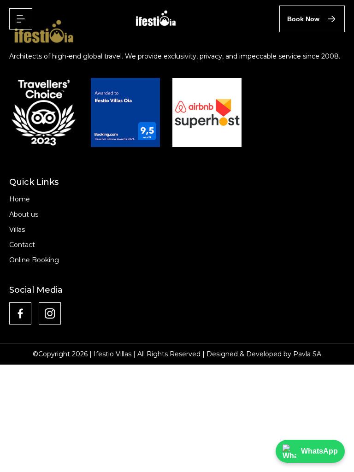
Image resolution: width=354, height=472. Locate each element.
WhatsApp (319, 451)
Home (19, 199)
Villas (17, 229)
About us (23, 214)
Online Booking (34, 260)
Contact (22, 245)
